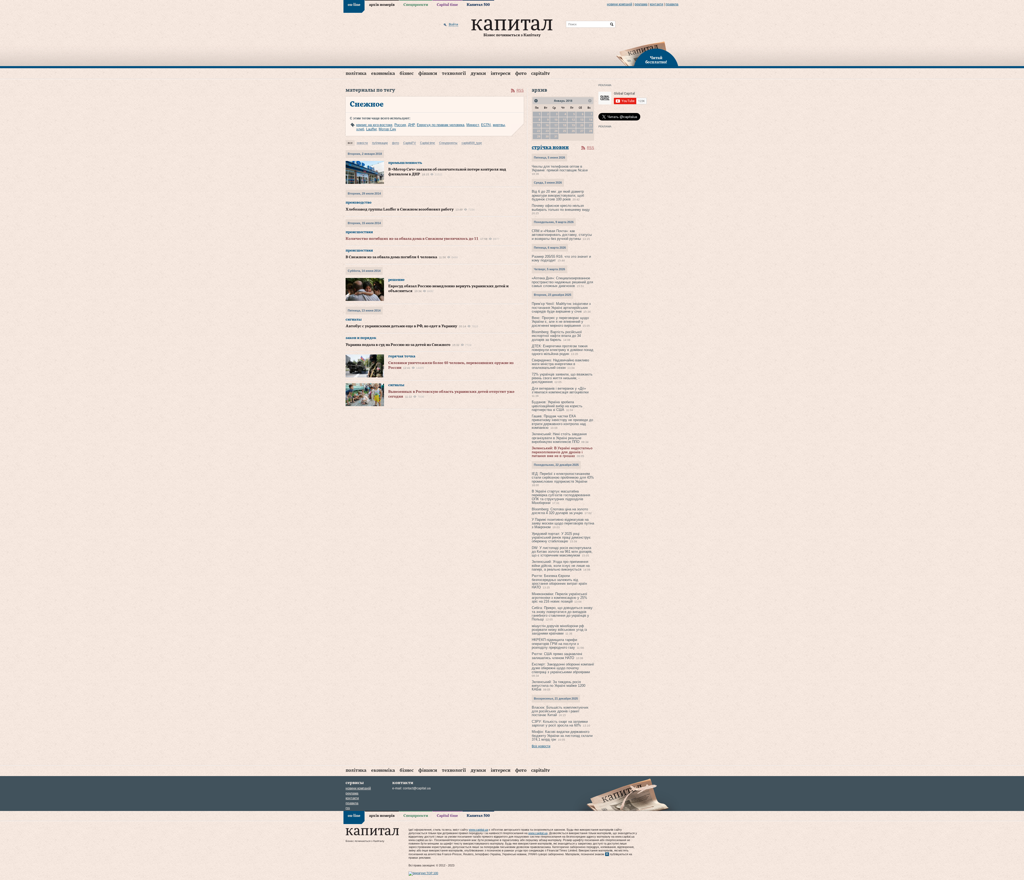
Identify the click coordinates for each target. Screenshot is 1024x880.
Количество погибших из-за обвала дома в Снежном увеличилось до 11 (412, 239)
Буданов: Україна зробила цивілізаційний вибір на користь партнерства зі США (557, 406)
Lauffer (371, 129)
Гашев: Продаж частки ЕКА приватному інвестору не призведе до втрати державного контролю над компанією (562, 422)
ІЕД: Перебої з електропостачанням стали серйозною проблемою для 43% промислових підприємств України (563, 477)
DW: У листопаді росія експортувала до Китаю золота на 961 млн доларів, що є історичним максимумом (562, 552)
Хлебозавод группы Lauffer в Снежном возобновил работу (400, 209)
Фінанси (427, 73)
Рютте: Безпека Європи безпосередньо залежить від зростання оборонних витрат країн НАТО (559, 581)
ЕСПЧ (486, 125)
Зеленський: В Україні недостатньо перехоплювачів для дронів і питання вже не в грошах (562, 452)
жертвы (499, 125)
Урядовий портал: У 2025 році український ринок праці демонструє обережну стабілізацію (561, 537)
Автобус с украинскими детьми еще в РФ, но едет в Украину (401, 326)
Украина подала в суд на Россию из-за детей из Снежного (398, 345)
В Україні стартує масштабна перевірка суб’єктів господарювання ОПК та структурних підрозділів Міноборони (561, 497)
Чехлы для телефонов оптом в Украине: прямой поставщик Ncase (560, 168)
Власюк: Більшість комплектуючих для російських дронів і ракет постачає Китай (560, 711)
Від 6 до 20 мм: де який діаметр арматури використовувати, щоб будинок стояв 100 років (558, 195)
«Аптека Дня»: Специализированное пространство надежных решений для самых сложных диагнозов (562, 282)
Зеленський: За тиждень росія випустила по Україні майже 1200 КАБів (558, 686)
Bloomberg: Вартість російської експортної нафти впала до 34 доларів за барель (557, 336)
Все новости (541, 746)
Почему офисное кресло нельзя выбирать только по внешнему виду (561, 207)
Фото (520, 73)
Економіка (383, 73)
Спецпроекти (415, 5)
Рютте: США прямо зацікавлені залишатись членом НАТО (557, 656)
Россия (400, 125)
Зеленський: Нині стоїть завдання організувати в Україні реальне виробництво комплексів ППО (559, 438)
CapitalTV (540, 73)
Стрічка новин (550, 147)
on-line (354, 5)
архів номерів (382, 5)
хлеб (360, 129)
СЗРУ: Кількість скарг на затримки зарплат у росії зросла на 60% (560, 723)
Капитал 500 (478, 5)
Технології (454, 73)
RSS (520, 90)
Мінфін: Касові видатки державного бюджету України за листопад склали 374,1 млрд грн (562, 735)
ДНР (411, 125)
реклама (641, 4)
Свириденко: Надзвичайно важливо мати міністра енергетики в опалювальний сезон (560, 364)
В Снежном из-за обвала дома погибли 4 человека (391, 257)
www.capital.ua (478, 829)
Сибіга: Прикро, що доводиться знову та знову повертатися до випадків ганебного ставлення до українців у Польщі (562, 613)
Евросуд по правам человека (440, 125)
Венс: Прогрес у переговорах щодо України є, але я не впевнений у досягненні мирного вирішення (560, 322)
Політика (356, 73)
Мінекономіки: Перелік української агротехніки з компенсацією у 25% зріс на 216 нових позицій (559, 598)
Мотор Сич (387, 129)
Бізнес (407, 73)
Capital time (447, 5)
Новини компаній (619, 4)
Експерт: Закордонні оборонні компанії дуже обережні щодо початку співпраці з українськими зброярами (563, 668)
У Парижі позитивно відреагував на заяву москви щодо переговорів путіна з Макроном (563, 523)
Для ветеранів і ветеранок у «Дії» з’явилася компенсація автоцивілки (560, 390)
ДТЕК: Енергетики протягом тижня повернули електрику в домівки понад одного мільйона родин (562, 350)
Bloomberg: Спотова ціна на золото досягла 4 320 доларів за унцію (560, 511)
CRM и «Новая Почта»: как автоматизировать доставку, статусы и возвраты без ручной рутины (562, 235)
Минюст (472, 125)
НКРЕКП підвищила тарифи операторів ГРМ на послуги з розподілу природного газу (555, 643)
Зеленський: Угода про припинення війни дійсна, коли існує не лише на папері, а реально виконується (561, 565)
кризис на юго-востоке (374, 125)
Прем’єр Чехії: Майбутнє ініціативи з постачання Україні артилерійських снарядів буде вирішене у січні (561, 307)
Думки (478, 73)
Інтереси (500, 73)
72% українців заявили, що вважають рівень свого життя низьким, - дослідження (562, 378)
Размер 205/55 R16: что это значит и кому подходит (561, 258)
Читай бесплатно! (656, 60)
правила (672, 4)
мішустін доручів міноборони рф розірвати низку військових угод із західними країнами (559, 630)
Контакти (656, 4)
